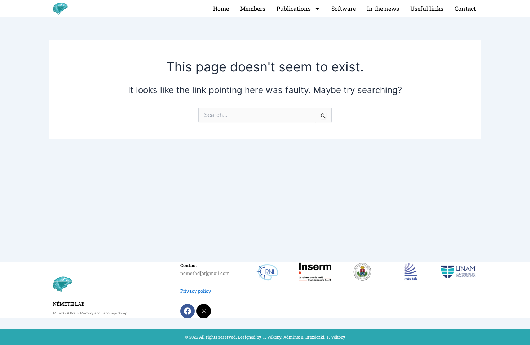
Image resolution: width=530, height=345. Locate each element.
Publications (294, 8)
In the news (383, 8)
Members (252, 8)
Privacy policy (195, 291)
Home (221, 8)
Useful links (426, 8)
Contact (465, 8)
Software (343, 8)
